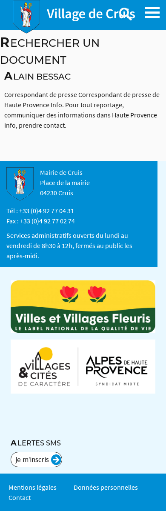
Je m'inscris (32, 459)
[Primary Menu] (152, 12)
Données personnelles (106, 487)
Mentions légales (33, 487)
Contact (20, 497)
